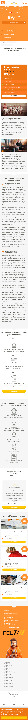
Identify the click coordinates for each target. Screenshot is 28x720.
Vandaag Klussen (8, 668)
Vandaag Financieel (8, 688)
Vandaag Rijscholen (8, 676)
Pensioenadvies (7, 628)
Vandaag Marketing (8, 691)
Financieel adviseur (8, 622)
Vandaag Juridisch (8, 681)
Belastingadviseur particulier (10, 618)
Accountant (6, 615)
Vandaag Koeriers (8, 670)
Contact (14, 701)
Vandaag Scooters (8, 685)
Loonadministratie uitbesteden (11, 625)
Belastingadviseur (8, 617)
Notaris (6, 627)
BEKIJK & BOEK (14, 95)
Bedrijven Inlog (14, 703)
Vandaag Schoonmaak (9, 684)
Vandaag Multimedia (8, 682)
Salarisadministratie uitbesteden (11, 630)
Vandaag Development (9, 690)
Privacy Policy (14, 699)
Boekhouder (7, 620)
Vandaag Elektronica (8, 687)
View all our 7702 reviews (14, 509)
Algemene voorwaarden (14, 698)
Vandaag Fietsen (8, 679)
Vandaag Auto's (7, 667)
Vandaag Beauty (8, 671)
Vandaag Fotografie (8, 693)
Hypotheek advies (8, 624)
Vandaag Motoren (8, 675)
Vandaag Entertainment (9, 678)
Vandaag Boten (7, 673)
